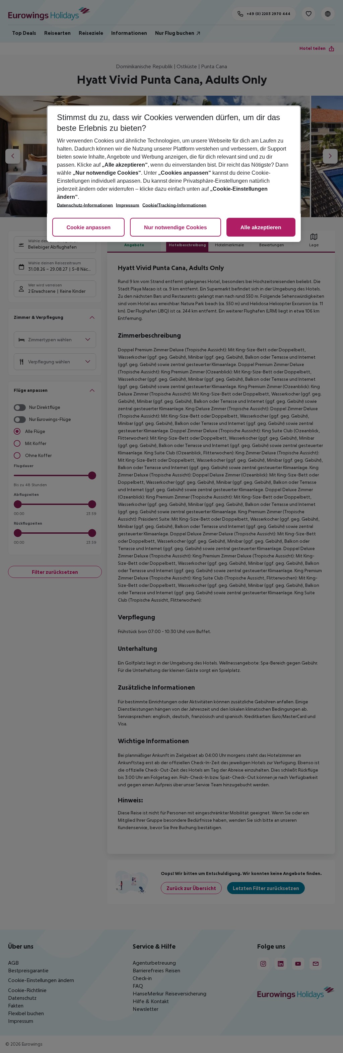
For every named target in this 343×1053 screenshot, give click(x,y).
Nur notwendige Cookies (175, 228)
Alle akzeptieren (261, 228)
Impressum (127, 205)
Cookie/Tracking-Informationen (174, 205)
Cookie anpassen (88, 228)
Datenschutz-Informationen (85, 205)
